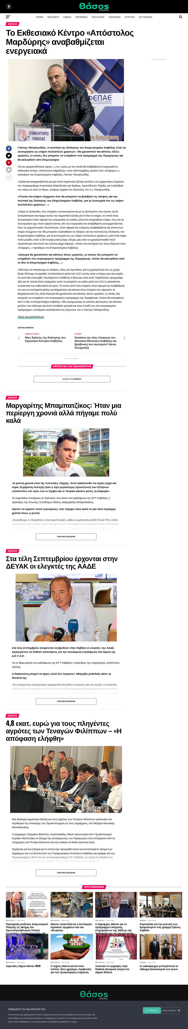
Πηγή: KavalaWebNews (31, 316)
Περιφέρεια (81, 16)
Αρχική (39, 16)
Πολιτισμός (98, 16)
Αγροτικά (130, 16)
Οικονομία (115, 16)
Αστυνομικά (145, 16)
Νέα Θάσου (53, 16)
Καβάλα (67, 16)
